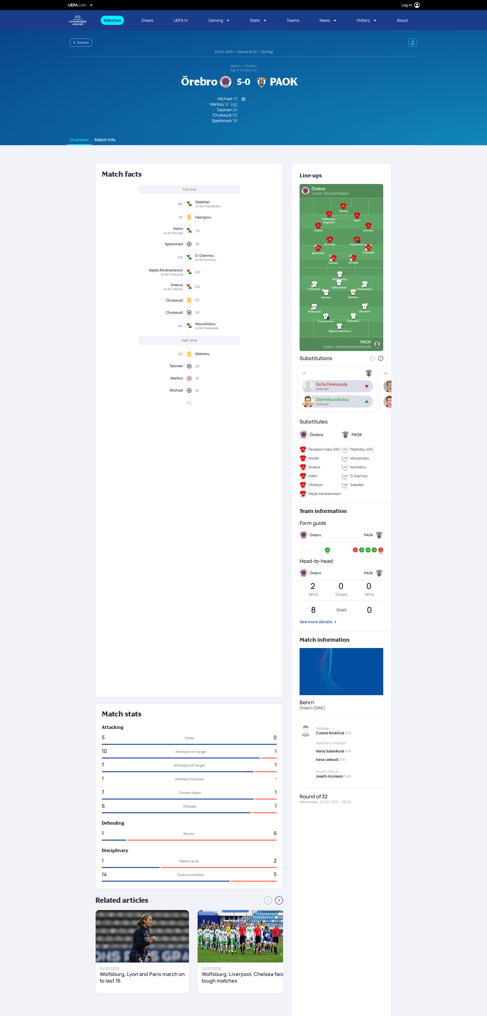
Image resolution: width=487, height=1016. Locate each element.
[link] (112, 20)
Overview (79, 140)
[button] (219, 20)
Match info (105, 140)
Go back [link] (83, 42)
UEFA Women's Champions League (77, 20)
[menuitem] (116, 20)
